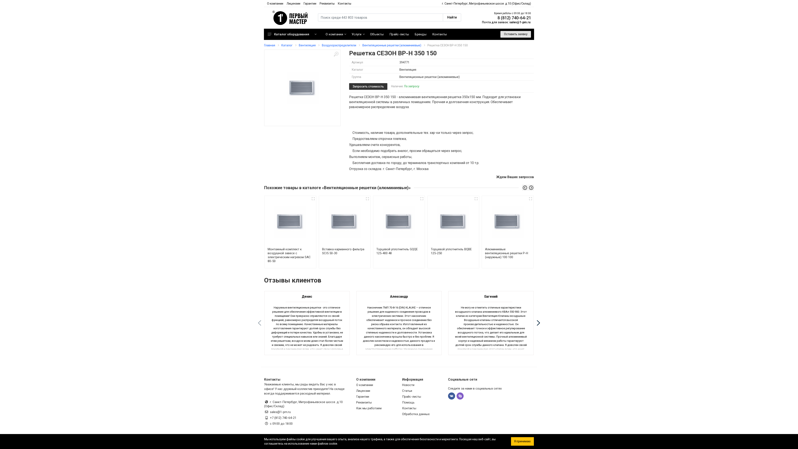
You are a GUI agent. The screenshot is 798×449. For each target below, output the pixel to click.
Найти (452, 17)
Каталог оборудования (291, 34)
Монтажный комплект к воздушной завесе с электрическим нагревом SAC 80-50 (289, 255)
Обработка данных (416, 414)
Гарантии (310, 3)
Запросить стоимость (368, 86)
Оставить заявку (515, 34)
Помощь (408, 402)
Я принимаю (522, 441)
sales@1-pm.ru (520, 22)
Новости (408, 385)
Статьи (407, 391)
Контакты (344, 3)
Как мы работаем (369, 408)
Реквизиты (327, 3)
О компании (275, 3)
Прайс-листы (411, 396)
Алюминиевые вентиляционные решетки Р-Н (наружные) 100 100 (506, 253)
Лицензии (293, 3)
